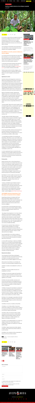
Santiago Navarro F (26, 45)
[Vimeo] (24, 399)
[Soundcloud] (16, 399)
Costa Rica (5, 336)
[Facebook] (9, 34)
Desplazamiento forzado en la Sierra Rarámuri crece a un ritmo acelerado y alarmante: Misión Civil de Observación (19, 355)
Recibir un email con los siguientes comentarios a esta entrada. (11, 383)
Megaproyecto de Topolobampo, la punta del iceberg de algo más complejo (5, 354)
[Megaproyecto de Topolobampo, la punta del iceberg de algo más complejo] (5, 349)
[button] (34, 1)
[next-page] (3, 361)
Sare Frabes (7, 7)
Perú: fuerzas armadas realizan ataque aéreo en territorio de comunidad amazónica (28, 61)
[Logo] (3, 1)
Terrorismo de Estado (27, 58)
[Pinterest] (13, 34)
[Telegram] (19, 399)
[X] (11, 34)
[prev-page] (2, 361)
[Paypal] (14, 399)
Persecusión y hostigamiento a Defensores (12, 336)
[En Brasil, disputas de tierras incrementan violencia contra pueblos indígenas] (12, 349)
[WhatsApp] (15, 34)
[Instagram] (11, 399)
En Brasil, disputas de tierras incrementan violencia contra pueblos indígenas (12, 354)
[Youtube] (26, 399)
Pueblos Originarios (8, 4)
